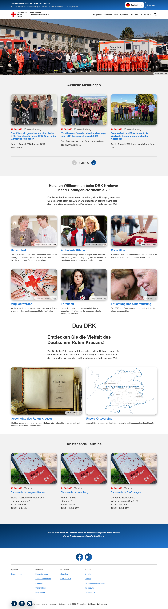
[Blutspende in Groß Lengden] (134, 468)
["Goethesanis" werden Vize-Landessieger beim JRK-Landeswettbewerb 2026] (84, 109)
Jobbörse (107, 14)
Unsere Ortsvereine (99, 418)
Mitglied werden (21, 304)
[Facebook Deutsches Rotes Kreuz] (79, 557)
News (116, 14)
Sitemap (88, 578)
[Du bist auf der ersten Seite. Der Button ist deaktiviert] (74, 162)
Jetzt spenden (16, 574)
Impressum (89, 587)
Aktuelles (64, 574)
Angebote (97, 14)
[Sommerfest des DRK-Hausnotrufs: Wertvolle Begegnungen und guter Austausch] (134, 109)
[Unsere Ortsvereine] (121, 391)
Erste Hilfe (118, 250)
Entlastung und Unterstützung (131, 304)
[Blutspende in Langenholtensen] (34, 468)
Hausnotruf (18, 250)
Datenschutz (90, 592)
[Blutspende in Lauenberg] (84, 468)
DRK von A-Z (145, 14)
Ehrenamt (67, 304)
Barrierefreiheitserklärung (95, 583)
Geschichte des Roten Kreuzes (32, 418)
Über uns (134, 14)
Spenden (124, 14)
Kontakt (88, 574)
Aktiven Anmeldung (43, 578)
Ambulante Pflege (73, 250)
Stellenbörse (40, 587)
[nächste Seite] (93, 162)
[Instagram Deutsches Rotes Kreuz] (88, 557)
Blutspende (40, 592)
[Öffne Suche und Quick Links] (155, 14)
